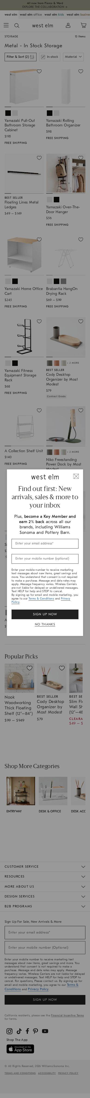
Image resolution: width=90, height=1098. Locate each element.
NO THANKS (45, 624)
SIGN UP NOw (45, 614)
